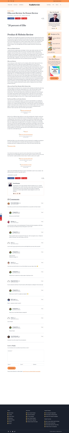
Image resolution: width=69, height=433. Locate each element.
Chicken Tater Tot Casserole (51, 426)
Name (9, 364)
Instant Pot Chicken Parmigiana (52, 416)
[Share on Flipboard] (1, 220)
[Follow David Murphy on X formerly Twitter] (16, 193)
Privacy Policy (11, 416)
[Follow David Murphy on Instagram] (18, 193)
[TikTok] (13, 1)
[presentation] (50, 39)
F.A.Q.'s (10, 423)
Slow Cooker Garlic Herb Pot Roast (52, 421)
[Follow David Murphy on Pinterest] (20, 193)
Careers (10, 421)
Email (21, 364)
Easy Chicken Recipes (31, 418)
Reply (42, 203)
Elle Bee (12, 221)
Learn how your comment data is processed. (31, 371)
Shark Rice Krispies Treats (56, 49)
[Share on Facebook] (1, 216)
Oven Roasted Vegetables (51, 412)
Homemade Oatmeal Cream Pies (52, 424)
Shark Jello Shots (51, 52)
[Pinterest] (12, 1)
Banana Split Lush (56, 43)
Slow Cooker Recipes (31, 412)
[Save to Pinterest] (1, 218)
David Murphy (10, 15)
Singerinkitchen (14, 281)
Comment (10, 351)
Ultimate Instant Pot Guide (32, 421)
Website (34, 364)
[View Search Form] (60, 5)
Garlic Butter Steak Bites (50, 423)
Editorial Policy (11, 419)
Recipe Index (10, 4)
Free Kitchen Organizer (31, 419)
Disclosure (11, 418)
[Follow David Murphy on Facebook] (14, 193)
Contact (10, 414)
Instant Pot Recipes (31, 414)
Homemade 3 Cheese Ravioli (51, 414)
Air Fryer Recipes (30, 416)
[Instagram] (8, 1)
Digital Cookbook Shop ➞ (57, 1)
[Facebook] (10, 1)
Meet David (11, 412)
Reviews (8, 10)
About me (53, 28)
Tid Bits (12, 10)
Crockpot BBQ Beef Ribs (56, 39)
